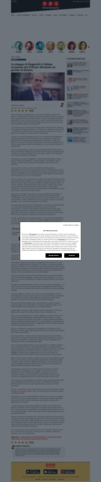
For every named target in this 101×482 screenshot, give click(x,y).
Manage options (54, 255)
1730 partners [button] (33, 234)
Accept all (72, 255)
